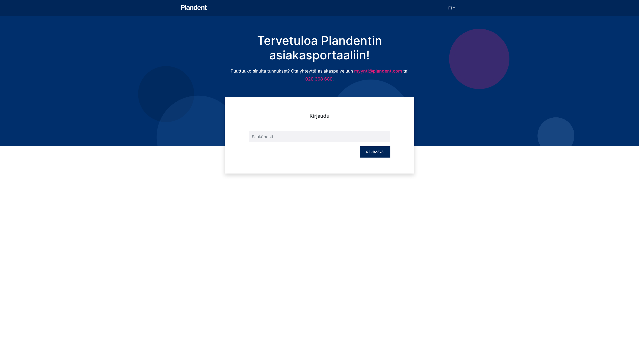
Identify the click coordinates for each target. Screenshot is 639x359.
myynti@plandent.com (378, 71)
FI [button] (450, 7)
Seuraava (375, 152)
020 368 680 (318, 79)
